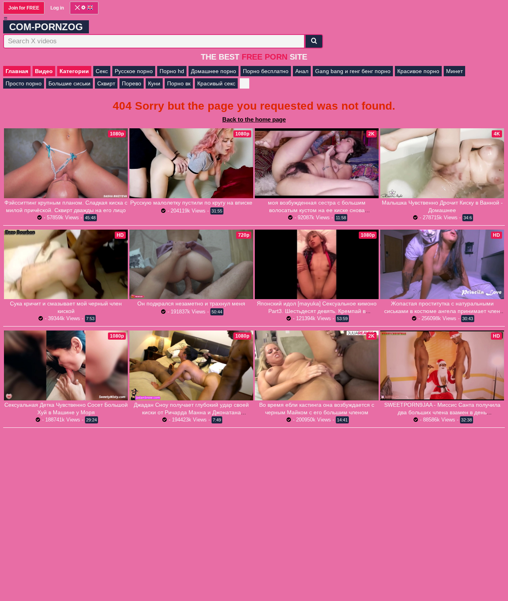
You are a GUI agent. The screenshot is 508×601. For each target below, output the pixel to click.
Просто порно (24, 83)
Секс (102, 71)
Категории (74, 71)
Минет (454, 71)
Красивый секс (216, 83)
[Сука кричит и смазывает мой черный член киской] (66, 265)
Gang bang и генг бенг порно (353, 71)
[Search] (314, 41)
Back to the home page (254, 119)
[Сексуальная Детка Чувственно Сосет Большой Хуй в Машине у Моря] (66, 365)
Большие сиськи (69, 83)
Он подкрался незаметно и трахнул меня (191, 303)
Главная (17, 71)
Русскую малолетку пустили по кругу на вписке (191, 202)
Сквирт (106, 83)
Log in (57, 8)
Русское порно (134, 71)
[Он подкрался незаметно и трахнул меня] (191, 265)
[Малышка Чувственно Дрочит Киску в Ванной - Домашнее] (442, 163)
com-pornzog (46, 26)
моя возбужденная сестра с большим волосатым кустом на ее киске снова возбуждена (317, 210)
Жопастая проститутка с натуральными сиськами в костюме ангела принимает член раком (442, 311)
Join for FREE (23, 8)
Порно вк (178, 83)
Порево (131, 83)
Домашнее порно (213, 71)
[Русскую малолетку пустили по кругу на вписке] (191, 163)
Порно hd (172, 71)
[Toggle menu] (5, 18)
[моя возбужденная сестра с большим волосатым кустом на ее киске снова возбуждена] (317, 163)
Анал (301, 71)
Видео (44, 71)
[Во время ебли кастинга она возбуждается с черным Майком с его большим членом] (317, 365)
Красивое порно (418, 71)
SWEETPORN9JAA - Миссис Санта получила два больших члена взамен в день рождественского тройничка (442, 412)
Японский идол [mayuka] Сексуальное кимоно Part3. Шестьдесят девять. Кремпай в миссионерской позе (317, 311)
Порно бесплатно (266, 71)
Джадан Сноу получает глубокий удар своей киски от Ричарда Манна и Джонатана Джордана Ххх (191, 412)
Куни (154, 83)
